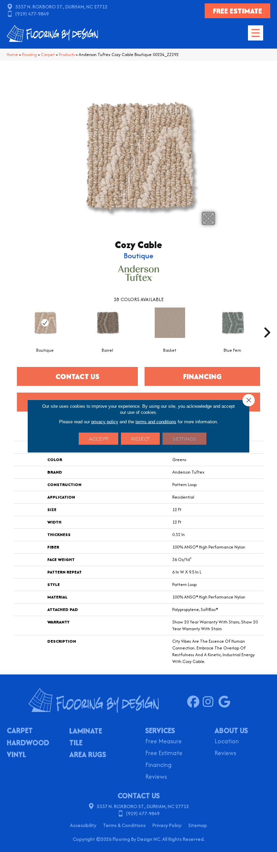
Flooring (29, 54)
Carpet (48, 54)
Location (227, 742)
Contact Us (77, 376)
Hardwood (28, 743)
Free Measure (163, 742)
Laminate (85, 731)
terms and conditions (155, 421)
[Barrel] (107, 323)
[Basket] (169, 323)
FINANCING (202, 376)
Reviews (156, 777)
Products (67, 54)
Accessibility (83, 825)
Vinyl (16, 755)
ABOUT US (231, 730)
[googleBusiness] (225, 702)
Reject (140, 439)
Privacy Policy (166, 825)
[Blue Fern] (232, 323)
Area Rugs (87, 755)
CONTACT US (139, 795)
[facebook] (194, 702)
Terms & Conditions (124, 825)
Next (267, 322)
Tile (75, 743)
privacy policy (104, 421)
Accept (98, 439)
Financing (158, 765)
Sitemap (197, 825)
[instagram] (210, 702)
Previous (10, 322)
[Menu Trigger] (255, 33)
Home (12, 54)
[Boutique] (45, 323)
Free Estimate (163, 753)
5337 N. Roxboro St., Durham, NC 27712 (61, 6)
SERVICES (160, 730)
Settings (184, 439)
